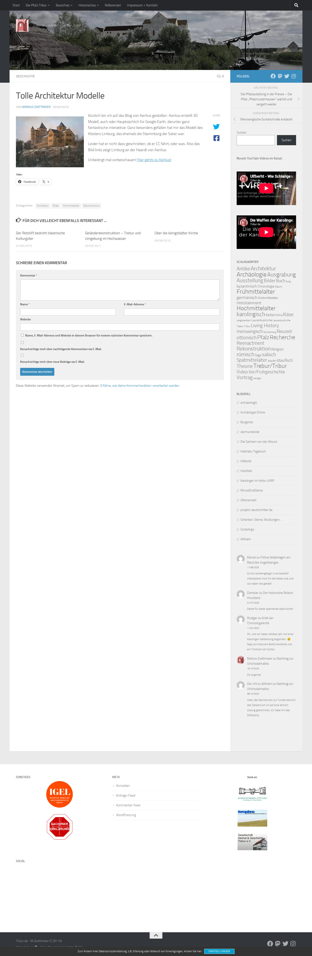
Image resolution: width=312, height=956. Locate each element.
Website (25, 319)
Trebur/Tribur (270, 365)
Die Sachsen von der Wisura (258, 442)
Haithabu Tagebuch (253, 451)
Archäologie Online (252, 412)
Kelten (271, 315)
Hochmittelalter (71, 205)
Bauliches (62, 5)
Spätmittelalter (252, 360)
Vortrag (245, 377)
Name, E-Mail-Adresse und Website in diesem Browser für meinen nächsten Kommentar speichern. (88, 335)
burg (288, 281)
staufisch (285, 360)
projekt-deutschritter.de (256, 510)
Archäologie (252, 274)
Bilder (56, 205)
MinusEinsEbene (251, 490)
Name (25, 304)
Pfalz (263, 337)
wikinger (257, 378)
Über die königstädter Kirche (176, 233)
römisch (245, 354)
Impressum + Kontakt (142, 5)
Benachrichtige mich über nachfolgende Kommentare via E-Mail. (61, 349)
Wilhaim (245, 539)
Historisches (87, 5)
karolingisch (251, 314)
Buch (280, 280)
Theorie (245, 366)
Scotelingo (247, 529)
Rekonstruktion (91, 205)
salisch (269, 354)
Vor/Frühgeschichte (267, 371)
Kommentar (28, 275)
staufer (272, 360)
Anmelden (123, 786)
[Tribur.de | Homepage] (22, 25)
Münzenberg (269, 332)
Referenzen (113, 5)
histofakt (246, 471)
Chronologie (265, 286)
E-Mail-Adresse (135, 304)
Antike (243, 268)
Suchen (241, 132)
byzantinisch (247, 286)
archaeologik (248, 403)
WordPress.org (126, 815)
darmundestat (249, 432)
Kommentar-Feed (128, 805)
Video (242, 372)
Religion (277, 349)
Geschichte (25, 76)
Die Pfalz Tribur (36, 5)
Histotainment (249, 302)
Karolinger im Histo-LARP (257, 481)
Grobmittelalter (268, 298)
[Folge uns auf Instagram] (293, 76)
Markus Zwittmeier (36, 107)
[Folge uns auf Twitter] (286, 76)
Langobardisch (244, 320)
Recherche (282, 337)
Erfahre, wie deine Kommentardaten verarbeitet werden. (140, 386)
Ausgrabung (281, 274)
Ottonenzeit (248, 500)
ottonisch (247, 337)
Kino (279, 315)
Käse (288, 314)
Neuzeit (284, 331)
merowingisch (250, 331)
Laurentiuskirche (262, 320)
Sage (258, 355)
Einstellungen (219, 951)
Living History (265, 325)
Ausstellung (250, 280)
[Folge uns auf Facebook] (273, 76)
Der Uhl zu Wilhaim (259, 684)
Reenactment (250, 343)
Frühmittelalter (256, 291)
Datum (278, 286)
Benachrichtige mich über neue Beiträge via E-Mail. (52, 362)
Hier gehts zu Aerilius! (154, 160)
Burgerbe (246, 422)
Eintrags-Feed (125, 795)
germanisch (247, 297)
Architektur (43, 205)
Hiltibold (245, 461)
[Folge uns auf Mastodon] (279, 76)
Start (16, 5)
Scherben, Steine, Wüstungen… (261, 520)
